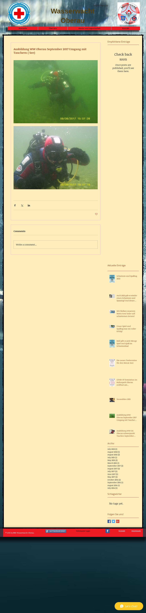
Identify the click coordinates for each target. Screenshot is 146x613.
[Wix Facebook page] (107, 531)
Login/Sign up (100, 5)
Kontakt (122, 531)
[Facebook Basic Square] (109, 521)
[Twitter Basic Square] (113, 521)
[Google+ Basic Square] (117, 521)
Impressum (136, 531)
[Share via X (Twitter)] (22, 205)
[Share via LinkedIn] (29, 205)
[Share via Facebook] (15, 205)
